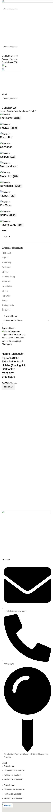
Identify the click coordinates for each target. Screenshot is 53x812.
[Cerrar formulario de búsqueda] (3, 3)
